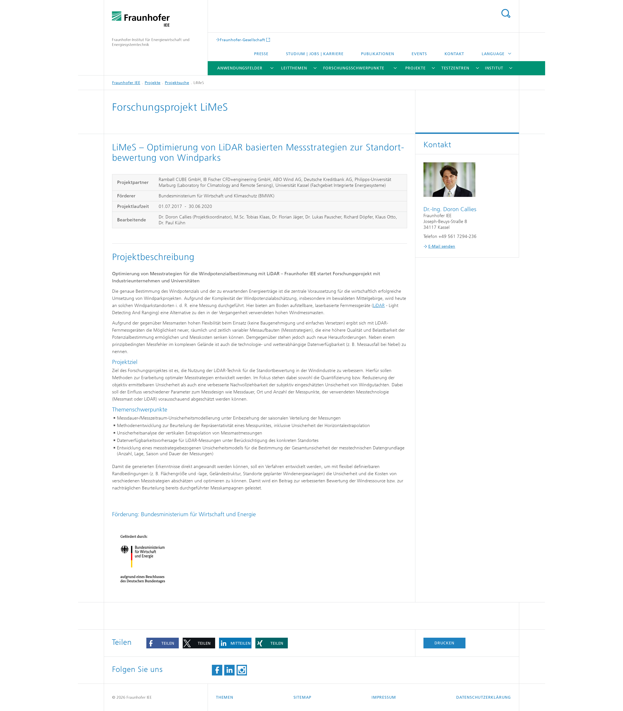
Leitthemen (294, 68)
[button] (162, 643)
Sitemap (302, 697)
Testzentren (455, 68)
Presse (261, 54)
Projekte (415, 68)
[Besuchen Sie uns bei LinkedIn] (229, 670)
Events (419, 54)
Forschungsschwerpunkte (354, 68)
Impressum (384, 697)
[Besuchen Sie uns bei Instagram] (242, 670)
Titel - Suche (506, 13)
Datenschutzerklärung (483, 697)
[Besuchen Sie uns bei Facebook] (217, 670)
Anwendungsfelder (240, 68)
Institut (494, 68)
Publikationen (377, 54)
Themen (224, 697)
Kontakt (454, 54)
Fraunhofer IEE (126, 82)
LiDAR (379, 305)
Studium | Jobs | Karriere (315, 54)
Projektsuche (177, 82)
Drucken (444, 643)
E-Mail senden (441, 246)
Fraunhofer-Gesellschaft (242, 40)
